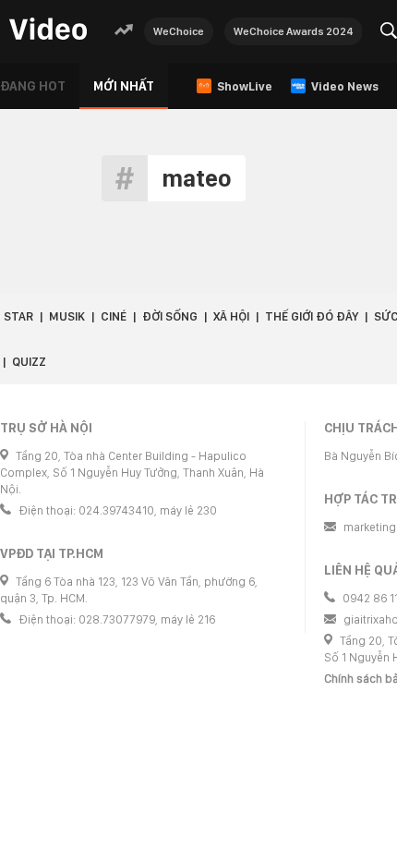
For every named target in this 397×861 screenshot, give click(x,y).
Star (18, 316)
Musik (67, 316)
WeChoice (178, 31)
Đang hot (33, 86)
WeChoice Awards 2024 (294, 31)
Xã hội (231, 316)
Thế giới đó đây (311, 316)
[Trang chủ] (48, 30)
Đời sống (170, 316)
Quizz (29, 362)
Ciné (113, 316)
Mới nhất (123, 86)
